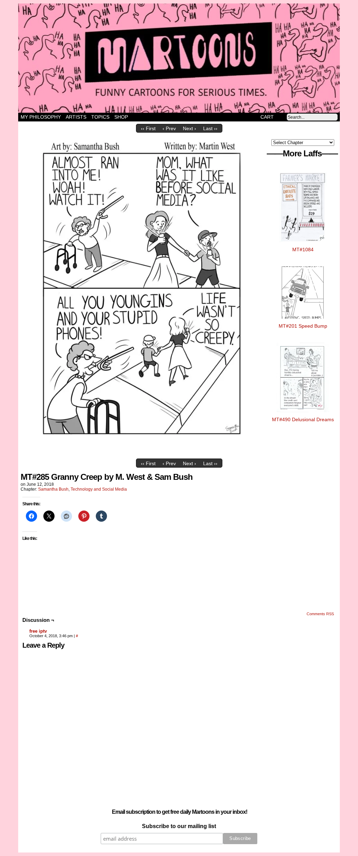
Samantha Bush (53, 489)
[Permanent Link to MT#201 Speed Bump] (303, 320)
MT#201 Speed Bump (303, 326)
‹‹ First (148, 128)
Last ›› (210, 128)
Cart (267, 117)
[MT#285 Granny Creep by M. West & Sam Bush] (142, 453)
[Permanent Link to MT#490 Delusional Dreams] (303, 414)
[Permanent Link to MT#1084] (303, 244)
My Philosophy (41, 117)
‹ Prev (169, 128)
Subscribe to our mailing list (179, 826)
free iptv (38, 631)
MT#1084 (303, 249)
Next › (189, 128)
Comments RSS (320, 614)
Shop (121, 117)
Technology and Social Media (99, 489)
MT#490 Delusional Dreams (303, 419)
